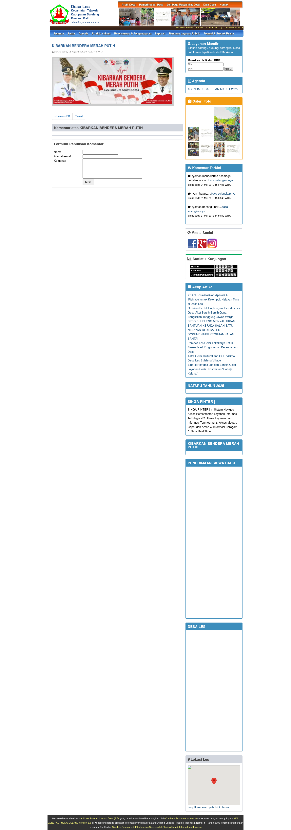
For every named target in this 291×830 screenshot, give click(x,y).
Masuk (228, 68)
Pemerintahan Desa (151, 4)
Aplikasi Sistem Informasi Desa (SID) (99, 818)
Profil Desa (128, 4)
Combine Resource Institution (181, 818)
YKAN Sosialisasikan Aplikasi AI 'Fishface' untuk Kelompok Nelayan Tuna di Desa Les (213, 299)
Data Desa (209, 4)
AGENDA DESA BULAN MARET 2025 (213, 89)
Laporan (160, 33)
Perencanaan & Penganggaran (132, 33)
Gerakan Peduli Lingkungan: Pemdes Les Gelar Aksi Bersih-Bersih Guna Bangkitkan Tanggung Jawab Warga (214, 312)
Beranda (58, 33)
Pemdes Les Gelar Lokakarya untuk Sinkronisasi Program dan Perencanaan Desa (213, 347)
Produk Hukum (101, 33)
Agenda (83, 33)
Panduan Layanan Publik (184, 33)
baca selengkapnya (220, 180)
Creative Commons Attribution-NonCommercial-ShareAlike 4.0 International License (157, 827)
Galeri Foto (201, 101)
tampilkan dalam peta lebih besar (208, 807)
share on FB (62, 116)
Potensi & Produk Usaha (219, 33)
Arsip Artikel (202, 286)
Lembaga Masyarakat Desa (183, 4)
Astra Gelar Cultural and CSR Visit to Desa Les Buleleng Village (211, 358)
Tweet (79, 116)
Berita (71, 33)
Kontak (224, 4)
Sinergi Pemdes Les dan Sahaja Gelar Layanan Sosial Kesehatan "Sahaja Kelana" (212, 368)
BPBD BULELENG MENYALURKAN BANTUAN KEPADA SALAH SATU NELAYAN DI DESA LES (211, 325)
